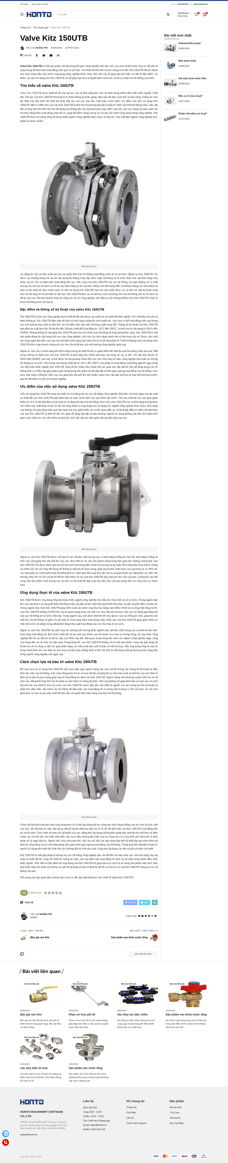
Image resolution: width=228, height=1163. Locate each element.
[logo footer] (45, 1102)
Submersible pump (189, 43)
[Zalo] (5, 1133)
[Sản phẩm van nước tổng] (90, 1047)
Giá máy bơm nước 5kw (192, 78)
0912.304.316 (90, 1107)
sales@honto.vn (201, 4)
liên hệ (38, 577)
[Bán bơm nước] (170, 65)
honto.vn (69, 877)
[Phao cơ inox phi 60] (90, 993)
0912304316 (183, 4)
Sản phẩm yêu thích (40, 4)
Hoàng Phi (41, 48)
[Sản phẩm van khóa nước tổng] (187, 993)
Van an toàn (175, 1107)
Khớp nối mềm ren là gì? (192, 113)
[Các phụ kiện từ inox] (41, 1047)
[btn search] (168, 14)
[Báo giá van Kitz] (41, 993)
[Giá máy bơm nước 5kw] (170, 83)
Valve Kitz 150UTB (30, 93)
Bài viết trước (33, 931)
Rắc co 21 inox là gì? (190, 96)
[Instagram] (152, 916)
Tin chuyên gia (31, 984)
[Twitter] (146, 916)
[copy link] (58, 55)
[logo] (39, 14)
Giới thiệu (131, 1112)
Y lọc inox (174, 1112)
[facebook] (139, 916)
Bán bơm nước (187, 60)
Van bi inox (175, 1117)
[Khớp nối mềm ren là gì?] (170, 118)
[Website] (142, 916)
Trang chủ (131, 1107)
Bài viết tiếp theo (142, 931)
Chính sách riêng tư (136, 1123)
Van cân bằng (176, 1123)
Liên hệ (130, 1117)
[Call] (5, 1142)
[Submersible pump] (170, 48)
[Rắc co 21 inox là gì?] (170, 100)
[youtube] (155, 916)
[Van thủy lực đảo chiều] (138, 993)
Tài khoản (24, 4)
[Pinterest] (149, 916)
